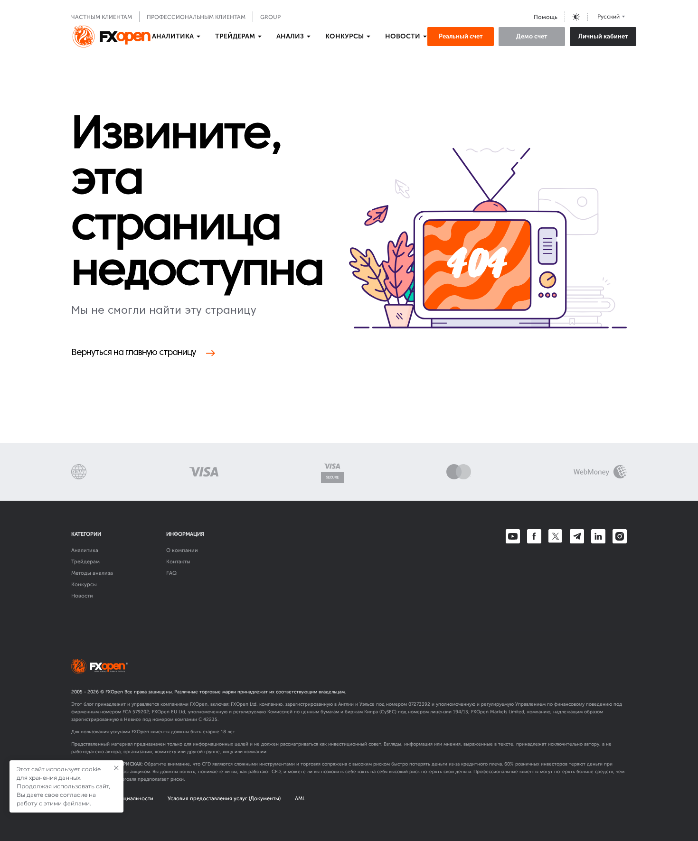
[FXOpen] (111, 36)
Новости (82, 596)
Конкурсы (84, 584)
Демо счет (531, 36)
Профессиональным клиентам (196, 17)
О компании (182, 550)
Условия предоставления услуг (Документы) (224, 798)
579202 (140, 712)
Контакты (178, 562)
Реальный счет (461, 36)
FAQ (171, 573)
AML (300, 798)
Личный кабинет (603, 36)
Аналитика (84, 550)
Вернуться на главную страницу (133, 353)
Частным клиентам (101, 17)
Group (270, 17)
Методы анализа (92, 573)
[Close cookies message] (116, 768)
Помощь (545, 17)
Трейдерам (85, 562)
